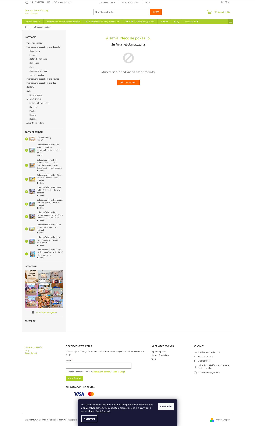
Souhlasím (166, 406)
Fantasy (32, 55)
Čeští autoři (34, 51)
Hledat (155, 12)
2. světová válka (36, 75)
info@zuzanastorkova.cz (209, 352)
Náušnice (33, 118)
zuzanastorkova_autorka (209, 372)
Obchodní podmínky (130, 2)
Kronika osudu (35, 95)
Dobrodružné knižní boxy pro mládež (42, 78)
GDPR (147, 2)
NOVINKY (30, 87)
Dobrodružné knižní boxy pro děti (41, 82)
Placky (32, 111)
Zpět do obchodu (128, 82)
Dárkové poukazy (34, 42)
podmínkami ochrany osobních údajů (108, 371)
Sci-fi (31, 67)
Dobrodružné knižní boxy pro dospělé (43, 47)
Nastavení (89, 418)
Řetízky (32, 115)
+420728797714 (205, 361)
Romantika (34, 62)
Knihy (28, 91)
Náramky (33, 107)
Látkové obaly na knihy (39, 102)
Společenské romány (38, 71)
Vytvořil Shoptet (223, 419)
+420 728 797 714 (205, 356)
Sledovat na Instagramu (46, 312)
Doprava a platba (107, 2)
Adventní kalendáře (35, 123)
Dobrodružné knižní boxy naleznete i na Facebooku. (213, 367)
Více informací (103, 411)
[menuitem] (32, 21)
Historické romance (38, 58)
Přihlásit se (74, 378)
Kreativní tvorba (33, 98)
